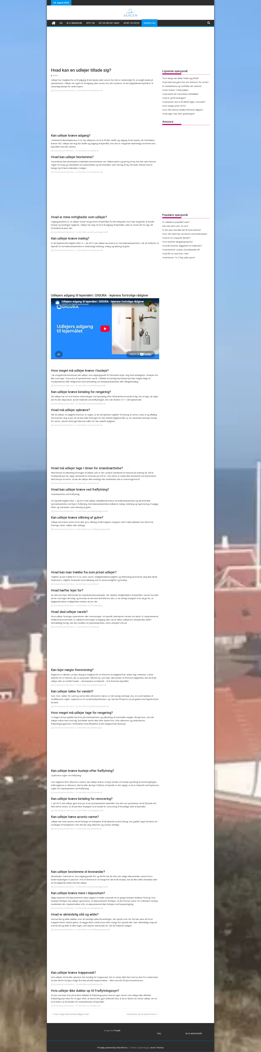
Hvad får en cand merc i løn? (175, 253)
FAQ (159, 1033)
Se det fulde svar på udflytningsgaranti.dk (93, 529)
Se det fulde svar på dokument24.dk (91, 385)
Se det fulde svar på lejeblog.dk (89, 727)
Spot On (90, 23)
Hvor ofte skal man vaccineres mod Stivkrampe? (184, 233)
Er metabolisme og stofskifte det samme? (182, 86)
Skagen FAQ (149, 23)
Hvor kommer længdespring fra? (177, 241)
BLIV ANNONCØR (194, 1033)
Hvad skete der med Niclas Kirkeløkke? (180, 94)
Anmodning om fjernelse (63, 90)
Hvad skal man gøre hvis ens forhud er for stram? (185, 82)
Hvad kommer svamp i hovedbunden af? (181, 249)
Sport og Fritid (131, 23)
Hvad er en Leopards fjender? (176, 237)
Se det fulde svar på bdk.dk (87, 150)
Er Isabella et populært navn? (176, 222)
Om (60, 23)
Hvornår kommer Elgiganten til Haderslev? (182, 245)
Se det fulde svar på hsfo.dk (87, 483)
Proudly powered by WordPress (112, 1047)
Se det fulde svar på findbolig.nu (89, 605)
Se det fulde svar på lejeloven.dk (89, 90)
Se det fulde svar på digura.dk (88, 1005)
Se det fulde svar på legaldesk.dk (89, 810)
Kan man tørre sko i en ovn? (175, 226)
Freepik (116, 1030)
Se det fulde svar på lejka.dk (87, 627)
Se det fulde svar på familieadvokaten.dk (92, 706)
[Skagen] (53, 22)
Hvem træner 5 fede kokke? (175, 90)
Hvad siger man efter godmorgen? (178, 113)
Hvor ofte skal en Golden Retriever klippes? (182, 109)
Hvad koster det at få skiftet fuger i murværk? (183, 101)
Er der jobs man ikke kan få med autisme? (181, 230)
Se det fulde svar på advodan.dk (89, 425)
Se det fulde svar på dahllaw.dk (89, 828)
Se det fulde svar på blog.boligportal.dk (92, 232)
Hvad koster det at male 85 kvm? (141, 1014)
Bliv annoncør (74, 23)
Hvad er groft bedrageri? (174, 98)
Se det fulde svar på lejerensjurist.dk (91, 685)
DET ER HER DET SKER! (109, 23)
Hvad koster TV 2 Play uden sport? (178, 257)
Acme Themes (157, 1047)
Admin (55, 75)
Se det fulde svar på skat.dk (87, 584)
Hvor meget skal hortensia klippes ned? (71, 1014)
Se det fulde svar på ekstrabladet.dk (91, 403)
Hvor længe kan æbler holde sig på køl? (180, 78)
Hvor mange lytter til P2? (174, 105)
